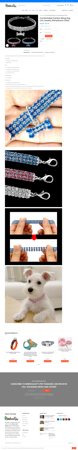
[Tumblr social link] (11, 1)
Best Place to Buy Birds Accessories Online (49, 416)
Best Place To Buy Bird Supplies (49, 428)
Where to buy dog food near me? (50, 422)
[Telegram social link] (48, 41)
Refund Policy (24, 419)
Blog (23, 434)
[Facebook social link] (6, 1)
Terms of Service (25, 423)
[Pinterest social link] (10, 1)
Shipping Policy (25, 421)
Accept (74, 448)
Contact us (24, 436)
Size (40, 32)
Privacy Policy (24, 417)
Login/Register (25, 432)
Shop (43, 15)
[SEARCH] (53, 5)
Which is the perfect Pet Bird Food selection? (52, 434)
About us (24, 415)
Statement (24, 425)
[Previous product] (70, 15)
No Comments (52, 418)
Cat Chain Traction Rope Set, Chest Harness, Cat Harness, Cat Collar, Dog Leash (65, 350)
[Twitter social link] (7, 1)
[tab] (27, 52)
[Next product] (72, 15)
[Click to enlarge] (7, 45)
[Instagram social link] (9, 1)
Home (41, 15)
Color (41, 28)
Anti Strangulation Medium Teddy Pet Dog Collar (13, 353)
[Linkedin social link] (47, 41)
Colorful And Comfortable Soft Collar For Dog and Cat (47, 353)
